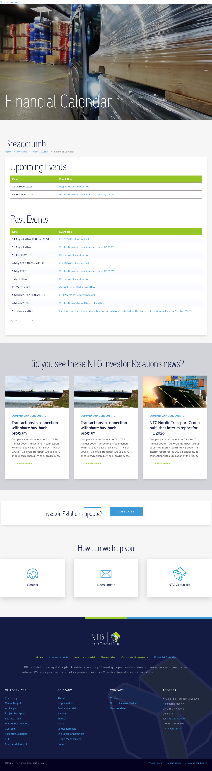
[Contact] (32, 578)
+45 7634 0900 (176, 718)
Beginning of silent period (74, 186)
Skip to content (9, 1)
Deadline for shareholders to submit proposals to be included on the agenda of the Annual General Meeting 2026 (125, 310)
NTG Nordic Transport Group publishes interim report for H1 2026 (175, 427)
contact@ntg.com (172, 728)
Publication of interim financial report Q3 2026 (86, 194)
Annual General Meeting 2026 (77, 286)
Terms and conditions (195, 762)
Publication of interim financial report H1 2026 (86, 246)
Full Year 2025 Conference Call (77, 294)
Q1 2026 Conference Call (74, 263)
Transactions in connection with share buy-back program (35, 427)
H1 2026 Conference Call (74, 238)
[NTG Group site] (179, 578)
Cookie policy (174, 762)
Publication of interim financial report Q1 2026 (86, 270)
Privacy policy (155, 762)
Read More (24, 463)
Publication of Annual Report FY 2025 (81, 302)
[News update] (106, 578)
